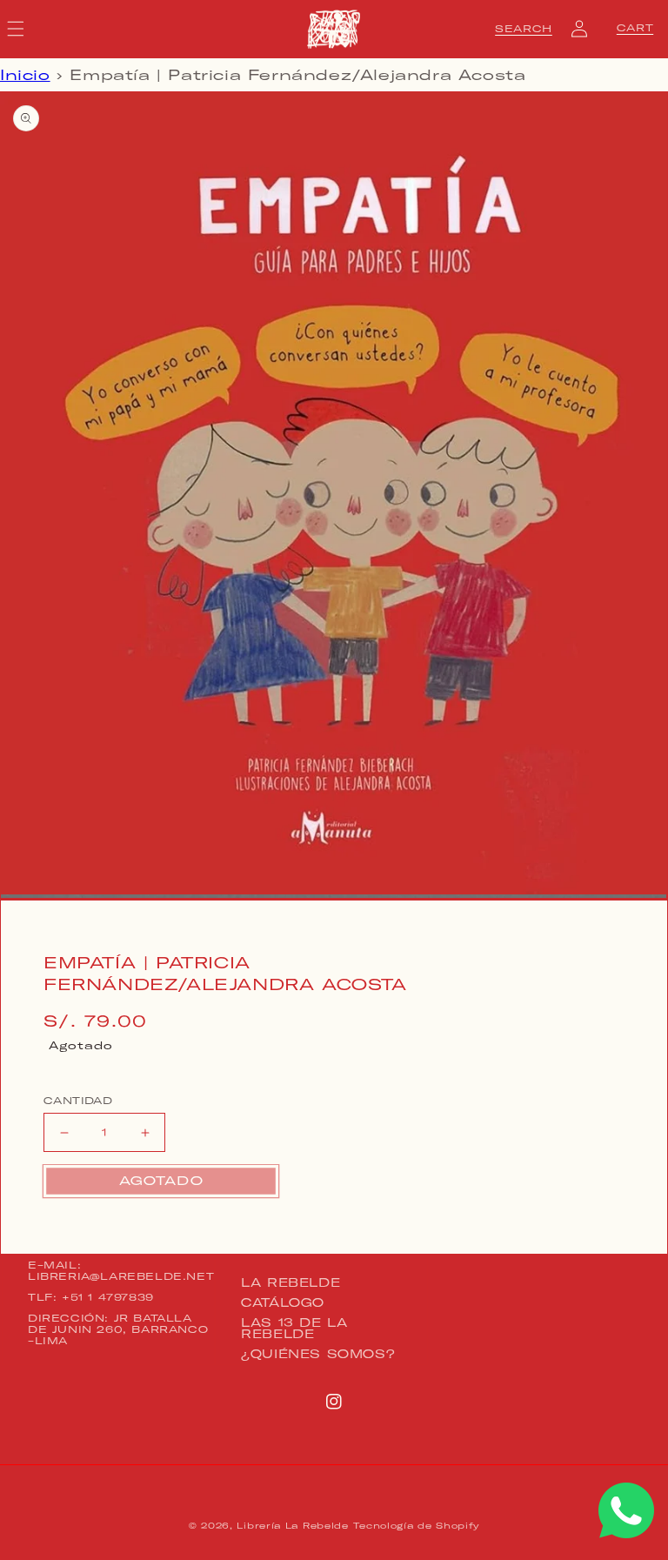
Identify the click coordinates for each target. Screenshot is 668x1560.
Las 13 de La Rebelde (294, 1328)
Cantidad (77, 1101)
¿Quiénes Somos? (318, 1354)
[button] (523, 29)
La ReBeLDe (290, 1283)
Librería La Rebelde (292, 1525)
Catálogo (282, 1302)
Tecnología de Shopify (416, 1525)
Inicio (25, 75)
